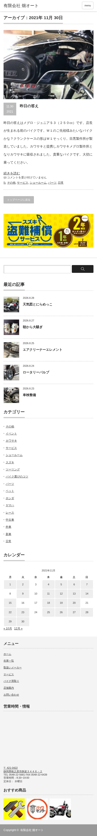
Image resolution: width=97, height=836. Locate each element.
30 (22, 621)
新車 (8, 534)
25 (48, 612)
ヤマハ (10, 505)
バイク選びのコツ (17, 476)
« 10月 (8, 628)
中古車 (10, 519)
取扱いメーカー (13, 667)
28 (86, 612)
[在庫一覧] (37, 809)
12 (61, 593)
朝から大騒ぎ (33, 327)
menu (88, 5)
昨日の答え (29, 106)
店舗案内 (9, 687)
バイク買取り (11, 681)
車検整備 (29, 395)
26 (61, 612)
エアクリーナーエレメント (42, 349)
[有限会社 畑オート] (23, 5)
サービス (22, 182)
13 (74, 593)
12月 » (18, 628)
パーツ (52, 182)
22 (10, 612)
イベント (11, 433)
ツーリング (13, 469)
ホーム (7, 654)
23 (22, 612)
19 (61, 602)
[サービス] (14, 809)
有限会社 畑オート (32, 830)
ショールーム (38, 182)
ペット (10, 491)
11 (48, 593)
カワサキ (11, 440)
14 (86, 593)
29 (10, 621)
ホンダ (10, 498)
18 (48, 602)
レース (10, 512)
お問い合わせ (11, 694)
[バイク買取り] (60, 809)
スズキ (10, 462)
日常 (61, 182)
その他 (11, 182)
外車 (8, 526)
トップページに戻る (18, 199)
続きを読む (12, 173)
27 (74, 612)
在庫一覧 (9, 660)
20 (74, 602)
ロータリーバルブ (36, 372)
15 (10, 602)
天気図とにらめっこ (38, 304)
